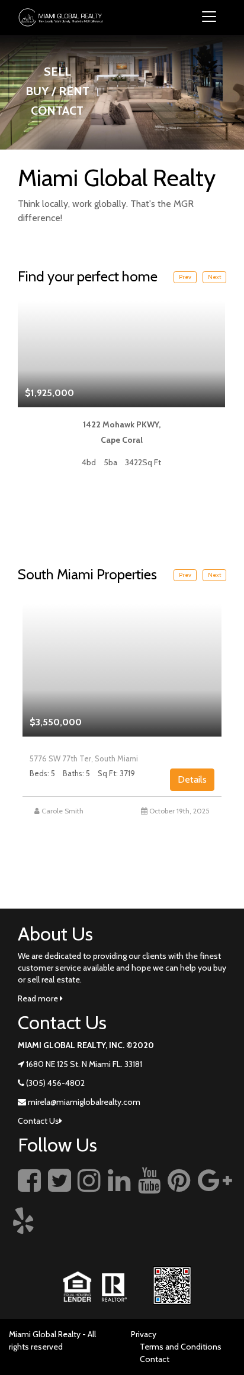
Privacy (143, 1334)
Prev (185, 277)
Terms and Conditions (180, 1346)
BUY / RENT (57, 91)
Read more (39, 998)
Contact (154, 1359)
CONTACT (57, 110)
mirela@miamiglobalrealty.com (84, 1102)
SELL (57, 71)
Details (192, 779)
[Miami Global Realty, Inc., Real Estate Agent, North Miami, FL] (217, 1233)
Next (214, 277)
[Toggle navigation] (209, 17)
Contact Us (38, 1120)
